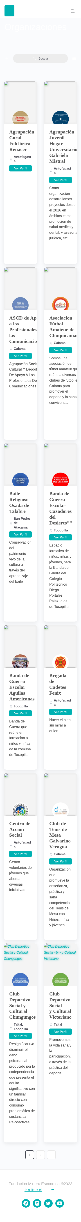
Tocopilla (61, 530)
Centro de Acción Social (19, 829)
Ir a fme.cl (33, 1190)
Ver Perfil (20, 168)
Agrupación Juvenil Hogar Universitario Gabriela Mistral (63, 146)
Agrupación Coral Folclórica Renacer (21, 140)
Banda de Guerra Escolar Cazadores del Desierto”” (60, 508)
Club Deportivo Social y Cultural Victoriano (60, 1005)
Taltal (18, 1024)
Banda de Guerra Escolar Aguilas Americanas (22, 687)
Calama (19, 349)
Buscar (43, 58)
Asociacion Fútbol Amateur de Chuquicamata (64, 326)
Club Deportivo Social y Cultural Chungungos (22, 1005)
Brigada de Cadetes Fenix (57, 684)
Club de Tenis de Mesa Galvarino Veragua (60, 835)
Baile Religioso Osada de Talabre (19, 502)
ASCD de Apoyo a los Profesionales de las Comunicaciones (26, 329)
